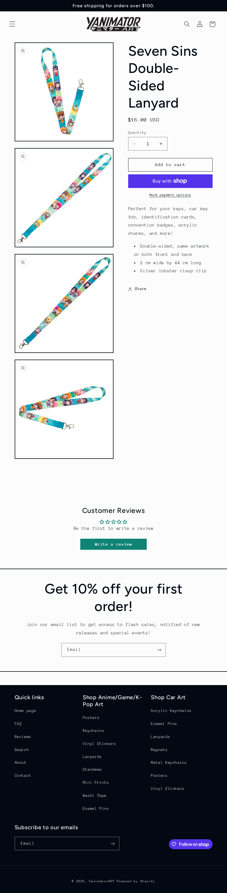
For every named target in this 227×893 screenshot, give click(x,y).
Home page (25, 710)
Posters (91, 717)
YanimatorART (102, 881)
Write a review (113, 544)
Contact (23, 775)
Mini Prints (96, 782)
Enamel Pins (96, 808)
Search (22, 749)
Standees (92, 769)
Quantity (137, 132)
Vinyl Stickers (99, 743)
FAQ (18, 723)
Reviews (23, 736)
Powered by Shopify (136, 881)
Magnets (159, 749)
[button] (12, 24)
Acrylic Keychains (171, 710)
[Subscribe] (159, 650)
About (21, 762)
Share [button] (141, 288)
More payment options (170, 195)
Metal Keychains (169, 762)
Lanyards (92, 756)
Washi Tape (95, 795)
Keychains (93, 730)
